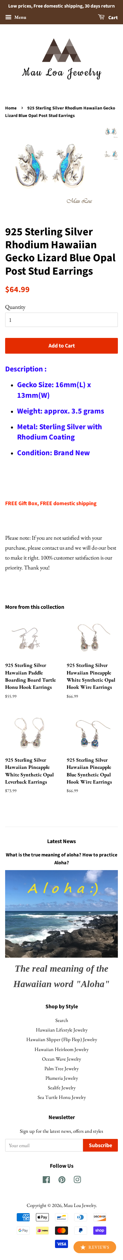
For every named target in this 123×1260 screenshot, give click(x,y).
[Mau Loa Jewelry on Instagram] (77, 1181)
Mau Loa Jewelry (80, 1205)
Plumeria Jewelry (61, 1078)
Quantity (15, 307)
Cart (112, 17)
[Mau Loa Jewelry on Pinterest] (62, 1181)
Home (11, 108)
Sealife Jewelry (62, 1087)
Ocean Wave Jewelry (61, 1058)
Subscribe (100, 1145)
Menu (19, 17)
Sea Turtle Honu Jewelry (62, 1097)
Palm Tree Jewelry (61, 1068)
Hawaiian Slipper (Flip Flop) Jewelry (61, 1039)
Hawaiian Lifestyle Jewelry (61, 1029)
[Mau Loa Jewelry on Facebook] (46, 1181)
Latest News (61, 841)
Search (61, 1020)
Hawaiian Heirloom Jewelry (61, 1049)
